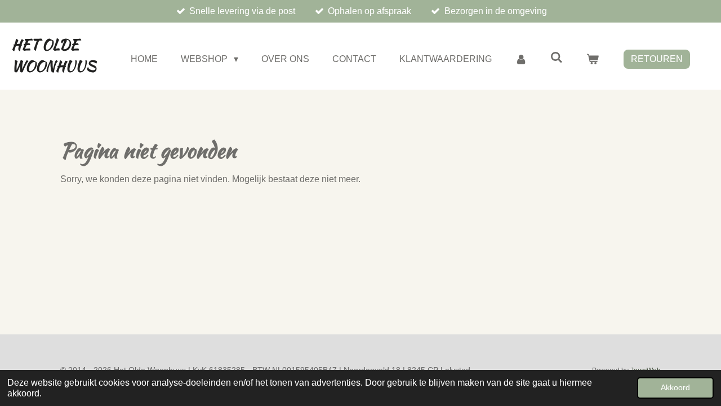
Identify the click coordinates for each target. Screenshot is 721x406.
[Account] (521, 59)
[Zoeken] (556, 57)
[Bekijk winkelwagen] (592, 59)
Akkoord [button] (675, 387)
